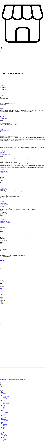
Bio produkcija (3, 415)
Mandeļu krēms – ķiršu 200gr (3, 204)
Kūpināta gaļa (4, 397)
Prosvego (3, 95)
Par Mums (1, 287)
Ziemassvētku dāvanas (3, 434)
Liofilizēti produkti (5, 424)
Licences (1, 289)
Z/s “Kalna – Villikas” (4, 89)
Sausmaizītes (4, 421)
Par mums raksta (2, 290)
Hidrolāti (2, 433)
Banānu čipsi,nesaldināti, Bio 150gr (4, 145)
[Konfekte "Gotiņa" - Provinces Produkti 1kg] (22, 221)
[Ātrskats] (0, 94)
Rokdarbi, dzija (3, 405)
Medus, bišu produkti (5, 411)
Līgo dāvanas (4, 393)
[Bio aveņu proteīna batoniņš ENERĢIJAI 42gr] (0, 75)
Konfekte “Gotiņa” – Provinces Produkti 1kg (5, 222)
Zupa (2, 422)
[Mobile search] (1, 48)
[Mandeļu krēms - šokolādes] (22, 171)
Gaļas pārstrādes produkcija (6, 396)
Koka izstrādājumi (3, 400)
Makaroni (4, 408)
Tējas (3, 440)
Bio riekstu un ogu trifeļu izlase (3, 249)
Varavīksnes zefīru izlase (3, 189)
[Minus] (7, 84)
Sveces (2, 392)
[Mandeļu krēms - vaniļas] (22, 230)
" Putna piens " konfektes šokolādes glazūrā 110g (12, 90)
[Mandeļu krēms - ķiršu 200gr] (22, 203)
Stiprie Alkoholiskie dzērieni (6, 403)
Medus (5, 413)
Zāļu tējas (5, 442)
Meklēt (1, 383)
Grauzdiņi (2, 391)
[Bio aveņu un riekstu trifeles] (22, 118)
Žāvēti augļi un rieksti (5, 425)
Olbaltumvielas (3, 394)
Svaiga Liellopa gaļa (5, 398)
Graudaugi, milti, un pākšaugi (4, 406)
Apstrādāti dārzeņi (5, 435)
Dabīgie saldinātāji (3, 427)
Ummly (3, 231)
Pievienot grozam (2, 85)
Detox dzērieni (4, 439)
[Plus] (0, 84)
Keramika (2, 437)
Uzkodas (2, 423)
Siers (3, 416)
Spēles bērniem (3, 443)
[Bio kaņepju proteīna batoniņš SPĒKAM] (22, 154)
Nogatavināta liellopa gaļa (6, 399)
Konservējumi (4, 414)
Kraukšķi (2, 410)
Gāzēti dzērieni (4, 438)
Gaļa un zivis (2, 395)
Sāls (3, 430)
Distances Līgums (2, 293)
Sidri (3, 402)
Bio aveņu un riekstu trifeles (3, 119)
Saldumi (4, 90)
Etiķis (3, 429)
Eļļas (3, 432)
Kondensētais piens (5, 417)
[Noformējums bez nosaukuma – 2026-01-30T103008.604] (10, 71)
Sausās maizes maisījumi (5, 420)
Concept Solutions (15, 380)
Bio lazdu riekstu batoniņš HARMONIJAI (4, 130)
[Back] (0, 0)
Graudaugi (4, 407)
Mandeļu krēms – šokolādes (3, 172)
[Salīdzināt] (1, 94)
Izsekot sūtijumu (2, 294)
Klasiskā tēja (5, 441)
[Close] (0, 386)
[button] (2, 116)
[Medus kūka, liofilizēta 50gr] (0, 76)
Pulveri (3, 428)
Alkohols (2, 401)
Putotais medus (6, 412)
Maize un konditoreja (3, 419)
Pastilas (2, 418)
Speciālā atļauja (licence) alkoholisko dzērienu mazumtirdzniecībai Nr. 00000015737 (19, 379)
